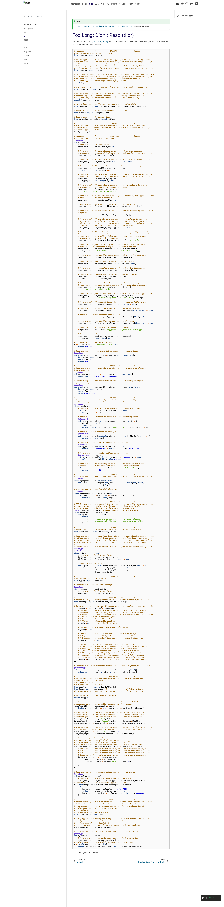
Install (84, 4)
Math (130, 4)
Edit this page (186, 16)
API (102, 4)
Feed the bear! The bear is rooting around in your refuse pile (104, 26)
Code (124, 4)
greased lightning (100, 41)
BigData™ (115, 4)
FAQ (107, 4)
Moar (137, 4)
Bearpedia (75, 4)
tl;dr (91, 4)
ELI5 (97, 4)
